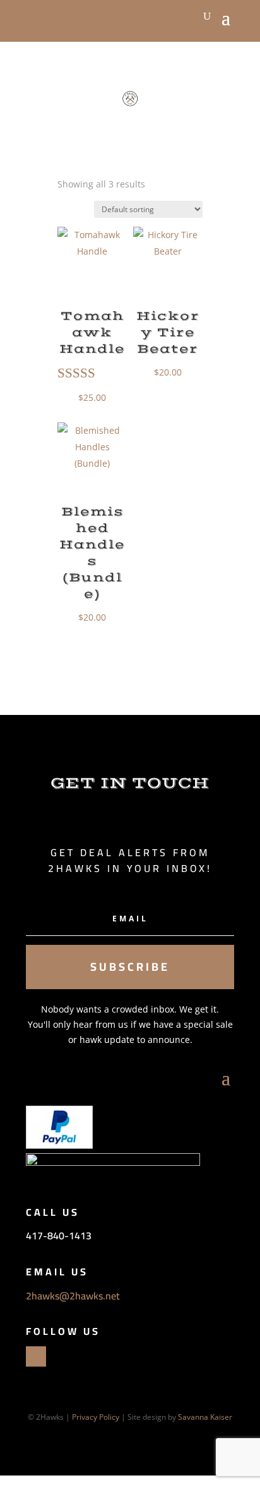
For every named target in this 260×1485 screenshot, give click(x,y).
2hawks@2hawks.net (73, 1295)
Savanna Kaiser (205, 1417)
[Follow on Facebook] (36, 1356)
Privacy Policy (95, 1417)
